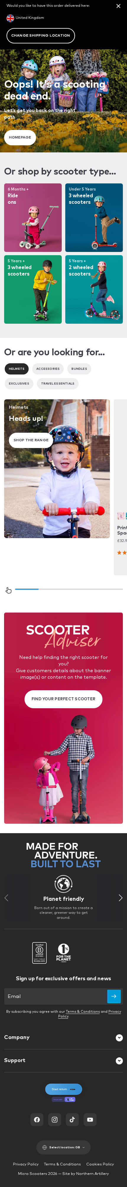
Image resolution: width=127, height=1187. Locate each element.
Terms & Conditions (83, 1012)
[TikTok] (72, 1119)
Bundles (79, 368)
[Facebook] (36, 1119)
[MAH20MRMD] (120, 516)
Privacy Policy (26, 1164)
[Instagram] (54, 1119)
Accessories (48, 368)
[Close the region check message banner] (118, 6)
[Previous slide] (6, 897)
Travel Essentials (57, 383)
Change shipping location (40, 36)
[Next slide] (121, 897)
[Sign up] (114, 996)
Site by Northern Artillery (85, 1174)
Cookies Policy (100, 1164)
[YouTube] (90, 1119)
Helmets (17, 368)
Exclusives (19, 383)
